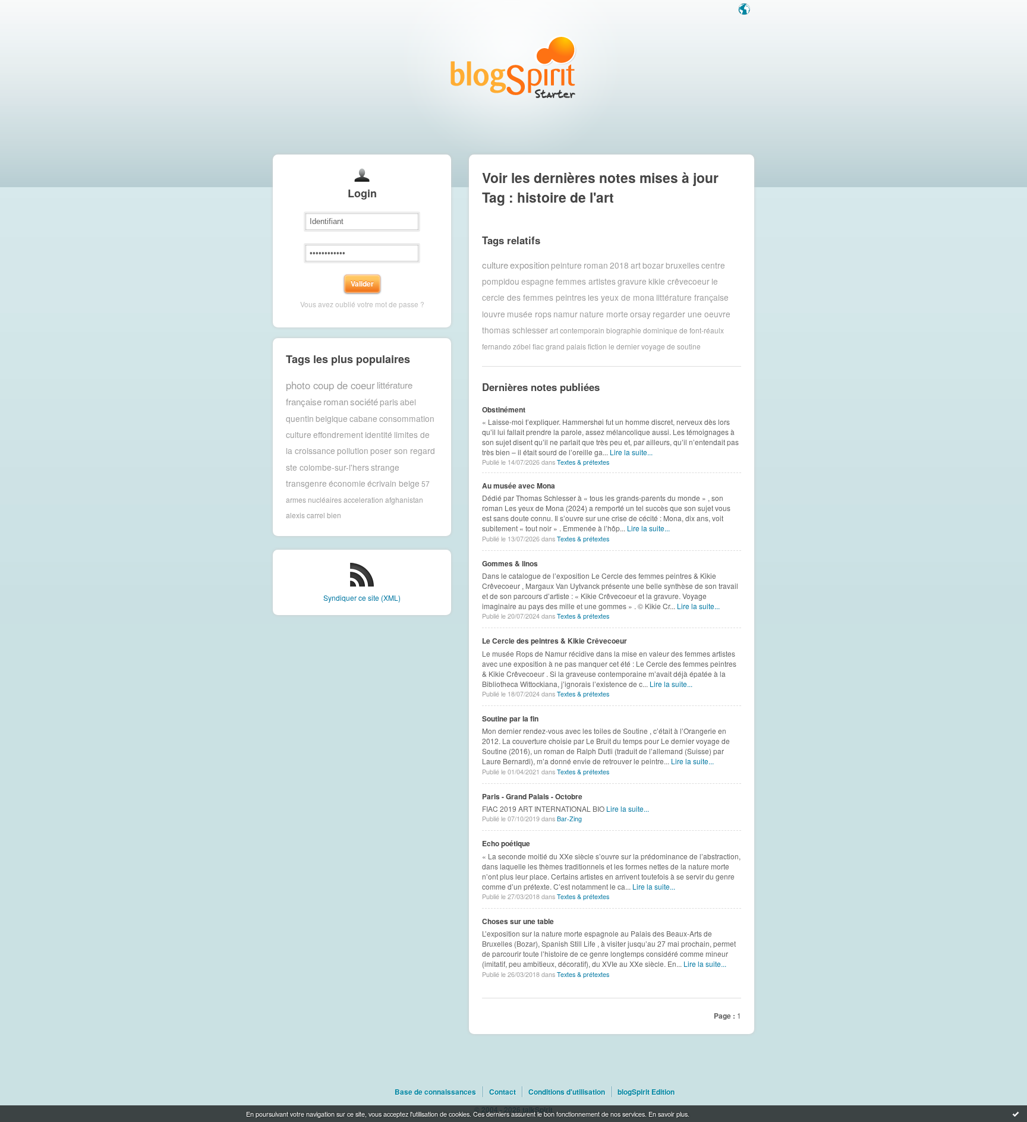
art (636, 265)
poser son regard (402, 450)
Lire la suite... (631, 452)
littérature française (692, 297)
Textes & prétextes (583, 462)
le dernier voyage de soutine (655, 346)
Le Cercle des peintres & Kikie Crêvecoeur (554, 640)
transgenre (306, 483)
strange (385, 467)
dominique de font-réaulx (683, 330)
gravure (632, 281)
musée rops (529, 314)
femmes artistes (586, 281)
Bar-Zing (569, 818)
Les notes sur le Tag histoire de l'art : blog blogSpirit (513, 67)
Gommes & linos (510, 563)
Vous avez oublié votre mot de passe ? (362, 304)
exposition (529, 265)
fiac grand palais (559, 346)
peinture (566, 265)
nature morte (603, 314)
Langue (745, 10)
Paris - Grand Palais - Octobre (532, 796)
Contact (502, 1091)
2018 (619, 265)
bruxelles (683, 265)
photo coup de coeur (330, 385)
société (364, 401)
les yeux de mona (621, 297)
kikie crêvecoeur (679, 281)
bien (334, 515)
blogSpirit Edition (646, 1091)
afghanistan (404, 499)
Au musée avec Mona (518, 485)
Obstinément (503, 409)
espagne (537, 281)
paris (389, 402)
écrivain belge (393, 483)
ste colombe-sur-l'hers (327, 467)
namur (565, 314)
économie (347, 483)
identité (378, 434)
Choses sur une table (518, 921)
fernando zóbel (506, 346)
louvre (493, 314)
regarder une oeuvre (691, 314)
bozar (653, 265)
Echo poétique (506, 843)
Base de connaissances (435, 1091)
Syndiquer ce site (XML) (362, 597)
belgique (332, 418)
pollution (352, 450)
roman (335, 401)
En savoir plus (668, 1113)
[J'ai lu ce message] (1015, 1113)
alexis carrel (305, 515)
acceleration (363, 499)
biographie (623, 330)
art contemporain (577, 330)
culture (298, 434)
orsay (640, 314)
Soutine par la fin (510, 718)
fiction (597, 346)
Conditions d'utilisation (566, 1091)
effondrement (338, 434)
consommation (406, 418)
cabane (363, 418)
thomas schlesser (515, 330)
